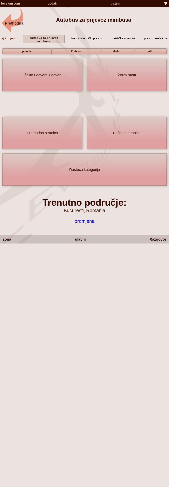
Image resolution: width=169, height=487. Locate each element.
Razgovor (157, 239)
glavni (80, 239)
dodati (52, 3)
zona (7, 239)
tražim (115, 3)
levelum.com (10, 3)
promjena (85, 221)
